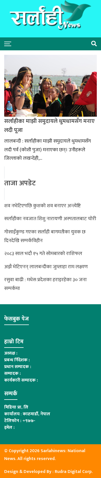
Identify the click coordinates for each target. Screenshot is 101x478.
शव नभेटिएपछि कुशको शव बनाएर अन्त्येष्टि (42, 206)
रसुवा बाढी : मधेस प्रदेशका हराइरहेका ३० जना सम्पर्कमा (45, 284)
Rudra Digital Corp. (74, 471)
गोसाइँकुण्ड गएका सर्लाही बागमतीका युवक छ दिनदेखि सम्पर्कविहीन (45, 236)
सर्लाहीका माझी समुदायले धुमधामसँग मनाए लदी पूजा (49, 126)
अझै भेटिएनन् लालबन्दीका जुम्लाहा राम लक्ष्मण (46, 267)
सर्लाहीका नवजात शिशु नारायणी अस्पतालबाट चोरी (50, 219)
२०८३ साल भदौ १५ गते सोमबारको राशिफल (43, 253)
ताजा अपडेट (20, 183)
